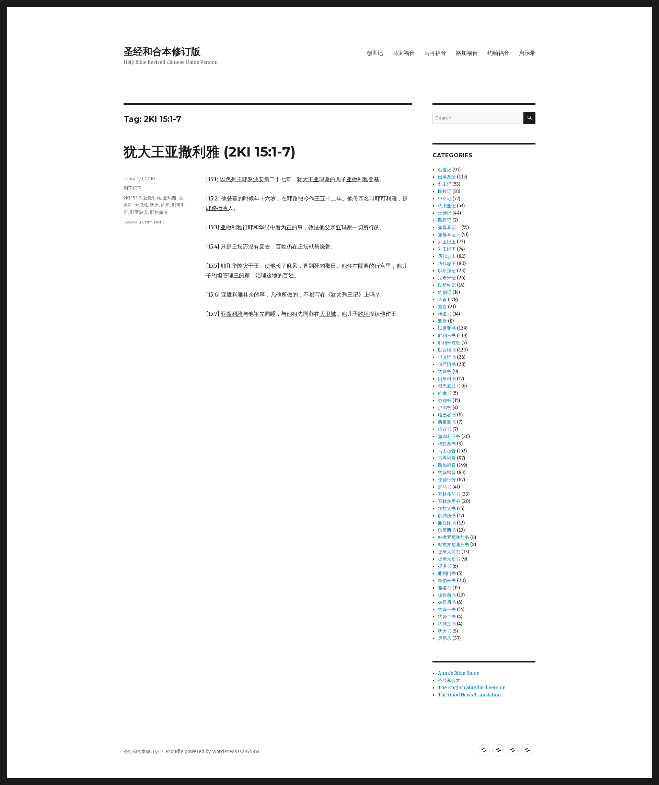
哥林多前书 (449, 494)
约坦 (165, 205)
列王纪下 (132, 188)
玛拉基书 (447, 444)
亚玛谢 (169, 197)
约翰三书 (447, 624)
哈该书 (444, 429)
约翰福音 (498, 53)
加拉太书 (447, 508)
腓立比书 (447, 523)
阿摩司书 (447, 379)
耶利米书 (447, 335)
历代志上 (447, 256)
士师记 (444, 213)
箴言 (442, 307)
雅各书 (444, 588)
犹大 (154, 205)
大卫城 (141, 205)
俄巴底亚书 (449, 386)
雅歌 (442, 321)
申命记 (444, 198)
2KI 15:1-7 (132, 197)
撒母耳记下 (449, 235)
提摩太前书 (449, 552)
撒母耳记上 (449, 227)
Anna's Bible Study (458, 673)
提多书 (444, 566)
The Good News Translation (469, 695)
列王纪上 (447, 242)
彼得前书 (447, 595)
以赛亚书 (447, 328)
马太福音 (404, 53)
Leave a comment (144, 221)
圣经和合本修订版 (162, 51)
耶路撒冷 (159, 212)
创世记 (375, 53)
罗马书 (444, 487)
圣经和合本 (449, 680)
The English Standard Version (472, 688)
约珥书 (444, 371)
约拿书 (444, 393)
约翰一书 (447, 609)
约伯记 (444, 292)
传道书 (444, 314)
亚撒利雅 (152, 197)
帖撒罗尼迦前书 (453, 537)
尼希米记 (447, 278)
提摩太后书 (449, 559)
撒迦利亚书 (449, 436)
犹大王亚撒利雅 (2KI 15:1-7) (210, 151)
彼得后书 (447, 602)
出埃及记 (447, 177)
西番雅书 (447, 422)
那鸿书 (444, 408)
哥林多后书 (449, 501)
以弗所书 (447, 516)
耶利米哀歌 (449, 343)
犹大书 (444, 631)
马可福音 (435, 53)
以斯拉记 (447, 271)
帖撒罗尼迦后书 (453, 544)
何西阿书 (447, 364)
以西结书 (447, 350)
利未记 (444, 184)
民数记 (444, 191)
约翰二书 (447, 617)
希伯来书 (447, 581)
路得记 (444, 220)
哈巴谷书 (447, 415)
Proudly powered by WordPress (201, 751)
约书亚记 (447, 206)
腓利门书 (447, 573)
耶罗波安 (139, 212)
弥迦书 (444, 400)
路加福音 (467, 53)
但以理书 (447, 357)
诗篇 (442, 299)
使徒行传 (447, 480)
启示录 (527, 53)
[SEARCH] (529, 118)
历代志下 (447, 263)
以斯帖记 (447, 285)
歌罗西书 (447, 530)
